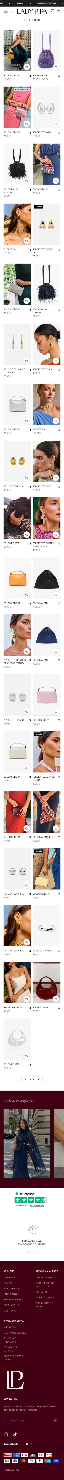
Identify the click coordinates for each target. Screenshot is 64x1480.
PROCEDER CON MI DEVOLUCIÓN (45, 1285)
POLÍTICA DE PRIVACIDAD (10, 1340)
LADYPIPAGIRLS (11, 1294)
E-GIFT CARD (10, 1310)
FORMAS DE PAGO (45, 1297)
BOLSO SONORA (12, 75)
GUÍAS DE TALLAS (12, 1299)
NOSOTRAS (9, 1277)
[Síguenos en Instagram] (6, 1434)
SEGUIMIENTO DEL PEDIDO (45, 1305)
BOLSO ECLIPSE (11, 543)
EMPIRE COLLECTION (35, 3)
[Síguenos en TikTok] (15, 1434)
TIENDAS (8, 1283)
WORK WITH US (11, 1305)
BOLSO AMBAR (40, 603)
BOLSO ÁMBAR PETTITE (44, 837)
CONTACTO (41, 1292)
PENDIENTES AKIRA (42, 132)
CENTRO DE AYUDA (45, 1277)
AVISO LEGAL (10, 1327)
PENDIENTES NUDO (13, 486)
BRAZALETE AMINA (42, 950)
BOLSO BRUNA (40, 75)
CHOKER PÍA (10, 249)
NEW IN (9, 3)
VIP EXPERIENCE (12, 1288)
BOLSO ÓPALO (40, 189)
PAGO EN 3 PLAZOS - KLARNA (14, 1358)
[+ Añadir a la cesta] (26, 67)
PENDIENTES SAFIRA (14, 893)
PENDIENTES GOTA (42, 486)
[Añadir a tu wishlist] (29, 76)
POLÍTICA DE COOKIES (15, 1332)
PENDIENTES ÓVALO (43, 369)
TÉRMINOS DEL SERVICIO (11, 1349)
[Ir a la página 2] (38, 1079)
